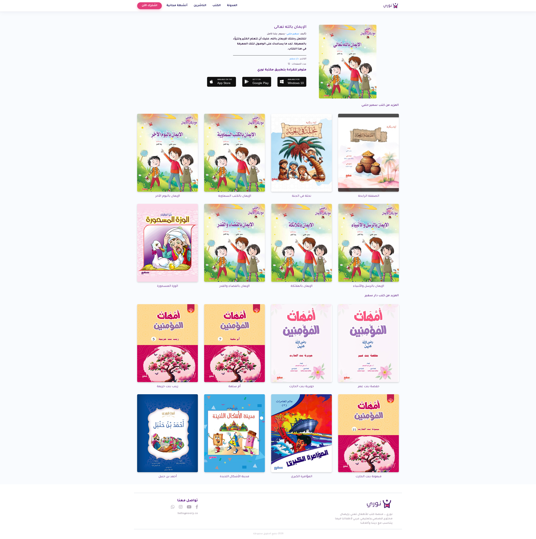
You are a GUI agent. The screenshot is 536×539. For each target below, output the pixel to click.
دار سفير (294, 59)
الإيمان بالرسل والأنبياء (368, 286)
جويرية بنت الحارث (301, 386)
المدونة (232, 5)
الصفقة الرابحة (368, 196)
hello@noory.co (188, 513)
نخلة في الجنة (301, 196)
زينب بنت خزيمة (167, 386)
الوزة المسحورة (167, 286)
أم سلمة (234, 386)
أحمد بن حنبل (167, 476)
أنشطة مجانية (176, 5)
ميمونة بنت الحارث (368, 476)
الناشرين (200, 5)
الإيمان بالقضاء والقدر (234, 286)
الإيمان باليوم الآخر (167, 196)
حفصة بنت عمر (368, 386)
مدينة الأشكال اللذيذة (234, 476)
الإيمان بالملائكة (301, 286)
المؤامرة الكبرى (301, 476)
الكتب (217, 5)
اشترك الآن (149, 5)
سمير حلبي (293, 34)
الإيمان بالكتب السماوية (234, 196)
